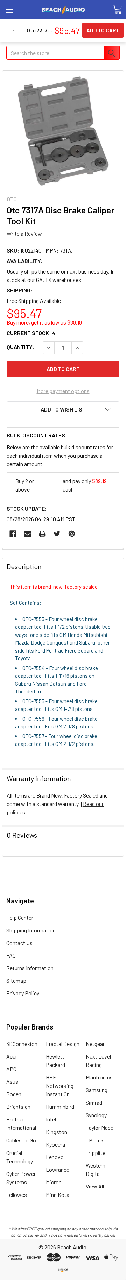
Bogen (13, 1094)
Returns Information (30, 968)
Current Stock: (31, 332)
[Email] (27, 534)
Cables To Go (21, 1140)
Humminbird (60, 1106)
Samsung (96, 1089)
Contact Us (19, 942)
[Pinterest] (71, 534)
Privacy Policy (22, 993)
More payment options (63, 390)
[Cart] (117, 9)
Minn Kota (57, 1194)
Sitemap (16, 980)
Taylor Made (99, 1127)
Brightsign (18, 1106)
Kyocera (55, 1144)
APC (11, 1069)
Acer (11, 1056)
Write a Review (24, 233)
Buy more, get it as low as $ (44, 322)
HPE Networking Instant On (60, 1085)
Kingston (56, 1131)
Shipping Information (31, 930)
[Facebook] (13, 534)
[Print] (42, 534)
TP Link (95, 1140)
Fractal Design (62, 1043)
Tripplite (95, 1152)
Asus (12, 1081)
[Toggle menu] (9, 9)
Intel (51, 1119)
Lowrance (57, 1169)
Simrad (94, 1102)
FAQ (11, 955)
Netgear (95, 1043)
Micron (54, 1182)
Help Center (19, 917)
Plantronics (99, 1077)
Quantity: (20, 346)
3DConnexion (21, 1043)
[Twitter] (57, 534)
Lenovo (55, 1157)
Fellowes (16, 1194)
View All (95, 1186)
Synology (96, 1115)
